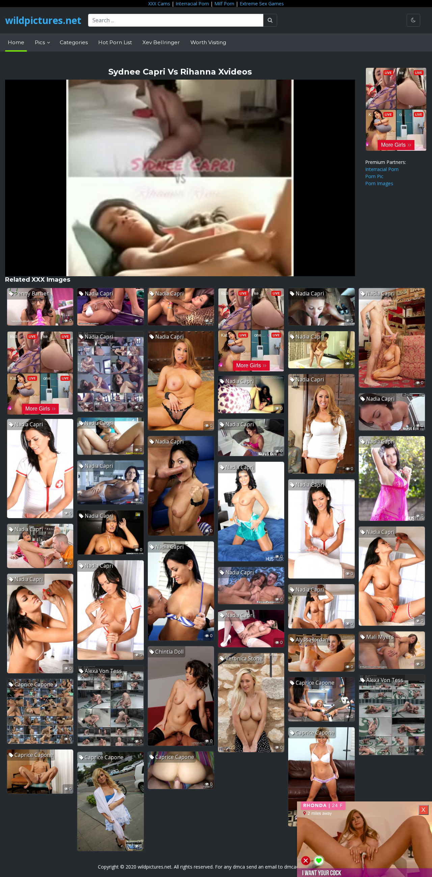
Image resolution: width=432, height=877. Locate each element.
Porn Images (379, 183)
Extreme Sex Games (262, 3)
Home (16, 42)
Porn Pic (374, 176)
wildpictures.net (43, 20)
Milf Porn (224, 3)
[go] (270, 20)
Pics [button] (40, 42)
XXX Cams (159, 3)
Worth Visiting (208, 42)
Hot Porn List (115, 42)
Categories (74, 42)
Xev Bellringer (161, 42)
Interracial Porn (192, 3)
